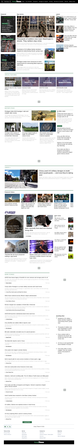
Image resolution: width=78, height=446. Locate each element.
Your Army (4, 23)
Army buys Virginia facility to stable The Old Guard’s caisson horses (29, 134)
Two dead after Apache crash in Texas (15, 341)
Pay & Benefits (29, 1)
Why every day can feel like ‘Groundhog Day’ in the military (60, 255)
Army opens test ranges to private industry (16, 350)
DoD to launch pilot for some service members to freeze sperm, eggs (23, 359)
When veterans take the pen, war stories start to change (59, 226)
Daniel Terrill (8, 337)
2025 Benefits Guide (62, 87)
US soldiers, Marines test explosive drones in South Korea (20, 404)
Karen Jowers (9, 282)
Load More (27, 422)
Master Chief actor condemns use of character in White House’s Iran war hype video (40, 256)
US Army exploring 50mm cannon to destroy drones (18, 413)
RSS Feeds (24, 436)
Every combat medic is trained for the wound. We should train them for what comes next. (8, 66)
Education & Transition (58, 1)
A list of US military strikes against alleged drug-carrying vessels (7, 28)
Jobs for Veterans (61, 436)
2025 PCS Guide (43, 87)
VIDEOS (7, 167)
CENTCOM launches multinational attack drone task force (20, 313)
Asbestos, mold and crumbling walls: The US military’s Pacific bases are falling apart (27, 376)
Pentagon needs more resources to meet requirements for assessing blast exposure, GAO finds (30, 63)
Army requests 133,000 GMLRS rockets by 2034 (11, 204)
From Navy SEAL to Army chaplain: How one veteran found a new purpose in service (70, 28)
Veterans (66, 1)
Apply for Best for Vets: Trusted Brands (13, 88)
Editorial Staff (42, 437)
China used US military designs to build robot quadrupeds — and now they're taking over (56, 173)
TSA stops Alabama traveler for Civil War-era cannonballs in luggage (14, 228)
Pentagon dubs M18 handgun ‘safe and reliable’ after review (16, 112)
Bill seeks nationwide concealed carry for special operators (20, 332)
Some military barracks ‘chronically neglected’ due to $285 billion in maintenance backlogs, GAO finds (8, 46)
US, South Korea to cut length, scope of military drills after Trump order (70, 18)
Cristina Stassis (9, 319)
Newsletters (24, 434)
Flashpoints (35, 1)
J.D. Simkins (28, 236)
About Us (59, 432)
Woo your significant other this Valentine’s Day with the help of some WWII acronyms (60, 248)
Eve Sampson (8, 328)
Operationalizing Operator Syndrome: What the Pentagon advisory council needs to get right (65, 130)
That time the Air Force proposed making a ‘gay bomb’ (14, 255)
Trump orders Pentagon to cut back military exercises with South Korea (23, 286)
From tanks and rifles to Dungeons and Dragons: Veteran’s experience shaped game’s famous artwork (64, 151)
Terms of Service (7, 434)
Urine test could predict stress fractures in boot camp (18, 366)
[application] (21, 179)
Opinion (4, 59)
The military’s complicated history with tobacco (60, 240)
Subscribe (24, 432)
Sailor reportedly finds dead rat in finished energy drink (38, 229)
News (23, 1)
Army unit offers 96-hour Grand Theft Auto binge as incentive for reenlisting (70, 38)
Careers (59, 434)
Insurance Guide (26, 87)
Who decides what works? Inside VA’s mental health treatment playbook (46, 134)
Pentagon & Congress (43, 1)
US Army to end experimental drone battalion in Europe (65, 343)
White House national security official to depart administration (21, 295)
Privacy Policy (7, 432)
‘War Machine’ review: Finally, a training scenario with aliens (60, 219)
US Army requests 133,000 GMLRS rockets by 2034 (70, 47)
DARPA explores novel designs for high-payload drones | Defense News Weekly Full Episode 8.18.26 (61, 206)
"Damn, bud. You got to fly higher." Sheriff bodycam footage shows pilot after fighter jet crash (28, 206)
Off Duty (51, 1)
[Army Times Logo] (16, 1)
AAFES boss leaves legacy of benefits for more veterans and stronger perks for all (65, 115)
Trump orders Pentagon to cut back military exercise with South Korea (44, 205)
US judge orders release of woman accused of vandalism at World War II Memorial (12, 134)
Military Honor (72, 1)
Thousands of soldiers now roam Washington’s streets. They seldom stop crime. (35, 40)
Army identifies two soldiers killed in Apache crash (18, 322)
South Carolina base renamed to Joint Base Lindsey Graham (20, 395)
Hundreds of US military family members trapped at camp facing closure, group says (30, 50)
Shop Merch (24, 437)
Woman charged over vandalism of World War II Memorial (20, 304)
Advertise (42, 432)
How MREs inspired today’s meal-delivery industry (60, 233)
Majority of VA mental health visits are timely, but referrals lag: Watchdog (64, 144)
